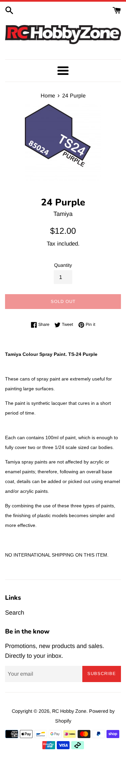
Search (14, 612)
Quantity (63, 265)
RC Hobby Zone (69, 711)
